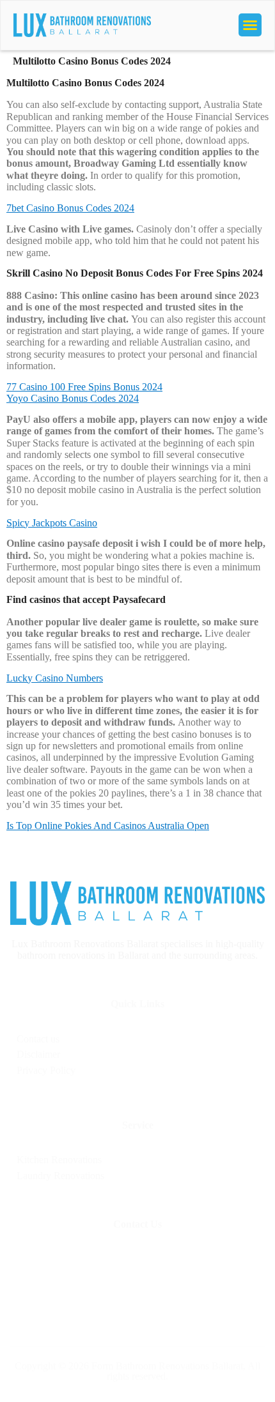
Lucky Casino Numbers (54, 678)
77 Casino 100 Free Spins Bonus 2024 (84, 386)
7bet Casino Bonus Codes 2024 (70, 207)
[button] (250, 24)
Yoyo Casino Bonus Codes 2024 (72, 398)
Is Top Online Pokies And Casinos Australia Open (107, 825)
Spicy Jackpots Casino (51, 522)
